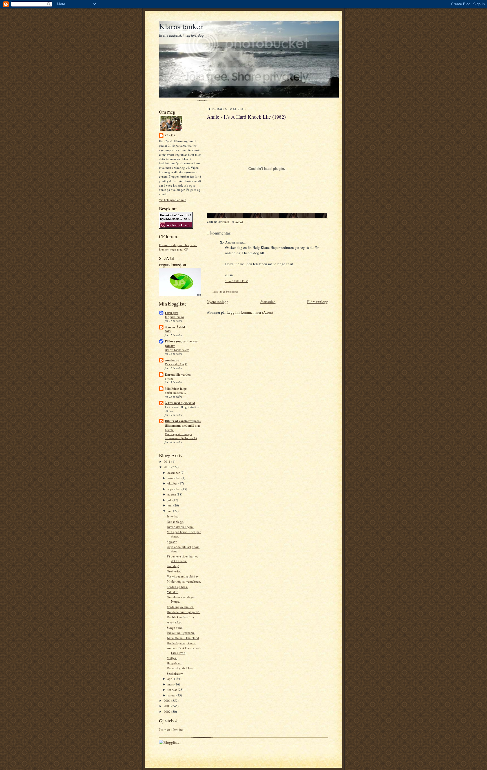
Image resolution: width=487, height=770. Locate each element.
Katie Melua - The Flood (183, 638)
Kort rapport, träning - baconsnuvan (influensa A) (181, 436)
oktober (172, 483)
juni (170, 505)
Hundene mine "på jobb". (183, 612)
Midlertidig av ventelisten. (184, 581)
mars (170, 684)
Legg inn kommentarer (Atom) (250, 312)
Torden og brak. (177, 587)
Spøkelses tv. (175, 673)
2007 (167, 711)
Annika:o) (172, 360)
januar (171, 695)
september (174, 489)
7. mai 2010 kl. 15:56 (236, 281)
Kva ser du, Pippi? (176, 364)
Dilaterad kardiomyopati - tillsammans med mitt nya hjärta (183, 425)
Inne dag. (173, 516)
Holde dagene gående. (181, 643)
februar (172, 689)
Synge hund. (175, 627)
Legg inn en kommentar (225, 291)
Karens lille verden (178, 374)
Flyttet (169, 378)
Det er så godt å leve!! (181, 668)
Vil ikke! (172, 592)
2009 (167, 700)
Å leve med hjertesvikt (180, 403)
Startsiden (268, 301)
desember (174, 472)
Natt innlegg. (175, 521)
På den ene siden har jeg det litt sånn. (182, 558)
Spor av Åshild (175, 327)
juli (169, 500)
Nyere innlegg (218, 301)
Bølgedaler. (174, 663)
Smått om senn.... (175, 393)
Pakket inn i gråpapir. (181, 632)
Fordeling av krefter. (180, 607)
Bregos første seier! (177, 350)
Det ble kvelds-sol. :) (180, 617)
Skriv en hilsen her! (172, 729)
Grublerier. (174, 571)
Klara (170, 135)
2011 (167, 461)
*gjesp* (172, 541)
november (174, 478)
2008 (167, 706)
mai (170, 511)
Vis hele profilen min (172, 200)
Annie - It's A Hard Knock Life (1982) (184, 650)
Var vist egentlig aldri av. (183, 576)
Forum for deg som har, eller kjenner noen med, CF (178, 247)
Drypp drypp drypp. (180, 527)
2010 (167, 467)
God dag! (173, 566)
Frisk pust (171, 313)
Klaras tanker (181, 26)
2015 (168, 331)
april (170, 678)
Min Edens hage (176, 388)
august (172, 494)
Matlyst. (172, 658)
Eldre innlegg (317, 301)
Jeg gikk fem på (174, 317)
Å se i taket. (174, 622)
